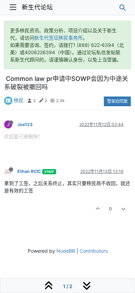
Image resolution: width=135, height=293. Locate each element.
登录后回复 (117, 101)
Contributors (94, 251)
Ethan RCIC (29, 171)
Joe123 (25, 124)
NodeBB (65, 251)
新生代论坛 (37, 7)
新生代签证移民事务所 (58, 38)
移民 (19, 100)
